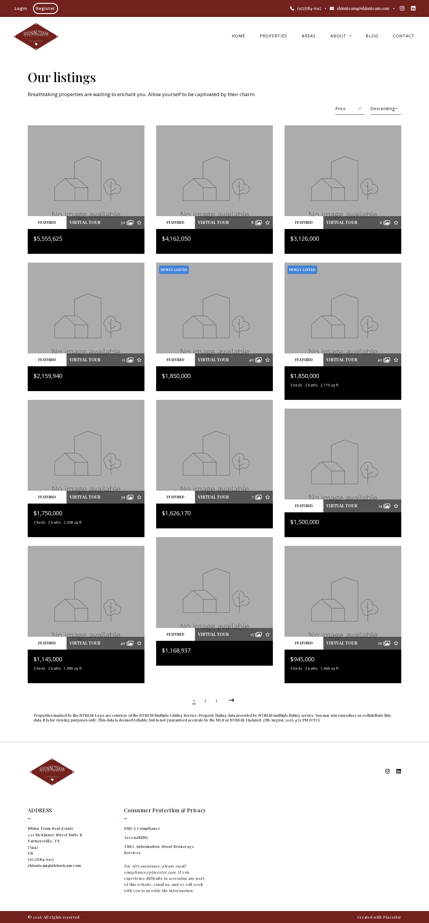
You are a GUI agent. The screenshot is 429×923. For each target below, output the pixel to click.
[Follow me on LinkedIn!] (413, 8)
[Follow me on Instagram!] (402, 8)
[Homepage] (36, 36)
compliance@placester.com (150, 872)
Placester (392, 917)
